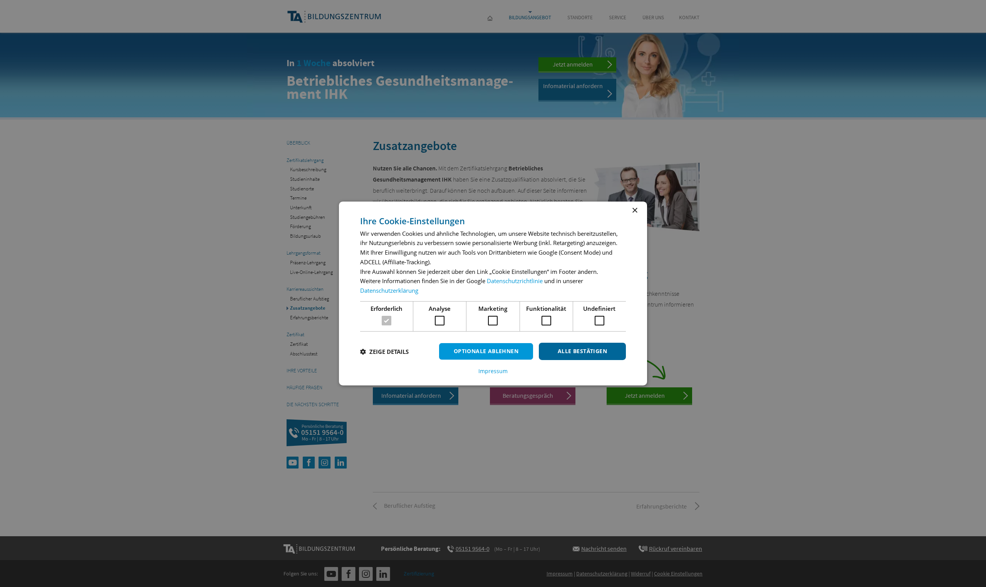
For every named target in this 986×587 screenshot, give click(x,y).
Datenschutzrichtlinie (515, 281)
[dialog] (493, 293)
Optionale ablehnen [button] (486, 351)
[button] (384, 351)
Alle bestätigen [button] (582, 351)
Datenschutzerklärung (389, 290)
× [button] (634, 210)
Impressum (493, 371)
